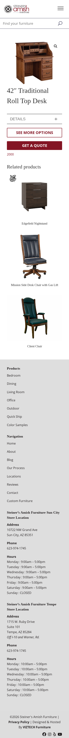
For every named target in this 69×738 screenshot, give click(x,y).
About (11, 451)
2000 (10, 154)
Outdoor (13, 408)
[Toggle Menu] (61, 8)
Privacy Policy (18, 722)
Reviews (12, 484)
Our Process (16, 468)
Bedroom (14, 375)
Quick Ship (14, 416)
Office (11, 400)
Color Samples (17, 425)
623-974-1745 (16, 548)
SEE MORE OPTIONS (34, 132)
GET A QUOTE (34, 145)
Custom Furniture (20, 501)
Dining (11, 384)
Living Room (16, 392)
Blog (10, 460)
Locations (14, 476)
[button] (55, 46)
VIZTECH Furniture (37, 727)
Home (11, 443)
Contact (12, 493)
